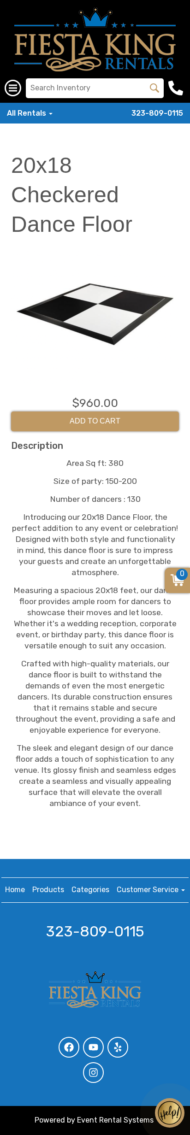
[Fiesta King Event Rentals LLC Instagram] (93, 1072)
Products (48, 889)
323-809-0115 (157, 113)
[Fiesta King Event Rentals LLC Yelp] (117, 1047)
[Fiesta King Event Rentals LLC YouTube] (93, 1047)
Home (15, 889)
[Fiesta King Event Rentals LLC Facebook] (69, 1047)
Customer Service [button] (148, 889)
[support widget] (169, 1113)
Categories (90, 889)
